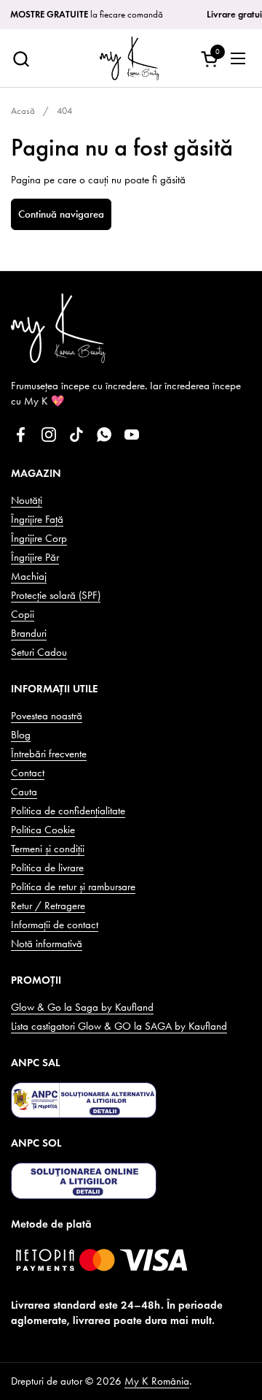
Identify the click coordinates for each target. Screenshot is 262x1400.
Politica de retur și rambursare (73, 886)
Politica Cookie (43, 829)
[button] (21, 59)
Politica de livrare (47, 867)
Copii (22, 614)
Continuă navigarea (61, 214)
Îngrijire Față (37, 519)
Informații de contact (54, 924)
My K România (156, 1381)
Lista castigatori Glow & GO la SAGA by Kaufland (119, 1026)
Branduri (29, 633)
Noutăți (26, 500)
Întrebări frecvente (49, 753)
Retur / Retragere (48, 905)
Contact (27, 772)
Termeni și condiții (47, 848)
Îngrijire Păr (35, 557)
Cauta (24, 791)
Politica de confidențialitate (68, 810)
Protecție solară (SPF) (55, 595)
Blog (21, 734)
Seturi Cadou (39, 652)
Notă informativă (46, 943)
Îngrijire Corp (39, 538)
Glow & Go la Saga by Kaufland (82, 1007)
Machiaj (29, 576)
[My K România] (129, 58)
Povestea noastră (46, 715)
